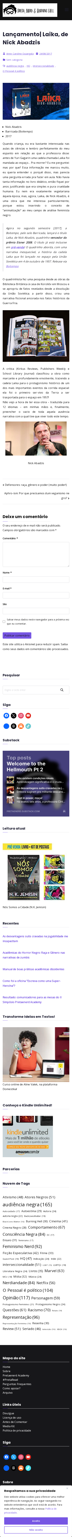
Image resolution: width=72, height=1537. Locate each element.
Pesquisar (63, 690)
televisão (48, 1329)
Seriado (31, 1328)
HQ (28, 65)
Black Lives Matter (13, 1221)
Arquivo (8, 1392)
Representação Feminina (17, 1323)
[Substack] (21, 726)
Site (5, 604)
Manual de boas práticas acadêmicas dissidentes (33, 969)
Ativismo (13, 1197)
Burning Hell (37, 1221)
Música (35, 1276)
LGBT (47, 1265)
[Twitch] (6, 726)
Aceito (36, 1521)
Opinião (16, 1298)
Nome (7, 572)
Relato (57, 1310)
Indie (56, 1258)
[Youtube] (28, 715)
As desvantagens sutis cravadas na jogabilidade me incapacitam (35, 938)
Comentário (10, 538)
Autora (49, 1211)
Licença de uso (12, 1417)
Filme (46, 1253)
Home (6, 1366)
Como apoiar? (11, 1388)
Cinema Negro (15, 1227)
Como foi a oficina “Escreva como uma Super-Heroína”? (32, 983)
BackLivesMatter (34, 1216)
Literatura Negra (15, 1271)
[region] (36, 1511)
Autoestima (31, 1211)
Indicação (41, 1258)
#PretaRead (10, 1379)
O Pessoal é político (14, 71)
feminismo (26, 1240)
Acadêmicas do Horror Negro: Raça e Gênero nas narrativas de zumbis (34, 955)
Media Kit (9, 1426)
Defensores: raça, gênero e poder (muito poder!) (36, 485)
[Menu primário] (66, 10)
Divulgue (8, 1413)
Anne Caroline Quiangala (20, 53)
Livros (36, 1271)
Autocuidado (11, 1211)
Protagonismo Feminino (18, 1304)
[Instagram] (21, 715)
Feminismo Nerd (22, 1246)
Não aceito (36, 1530)
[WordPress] (21, 1468)
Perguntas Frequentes (17, 1384)
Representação (21, 1317)
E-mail (7, 588)
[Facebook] (6, 715)
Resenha (40, 1323)
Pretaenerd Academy (16, 1375)
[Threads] (13, 726)
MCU (7, 1276)
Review (12, 1328)
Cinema (58, 1221)
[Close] (68, 1488)
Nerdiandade (19, 1282)
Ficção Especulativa (21, 1253)
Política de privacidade (17, 1430)
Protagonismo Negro (50, 1304)
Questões (14, 1309)
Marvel (54, 1270)
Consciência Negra (24, 1234)
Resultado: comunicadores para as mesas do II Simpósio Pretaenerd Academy (32, 999)
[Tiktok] (28, 726)
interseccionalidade (43, 65)
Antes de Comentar (15, 1421)
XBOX (62, 1329)
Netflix (46, 1282)
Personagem (45, 1298)
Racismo (39, 1309)
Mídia (20, 1276)
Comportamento (46, 1227)
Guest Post (11, 1258)
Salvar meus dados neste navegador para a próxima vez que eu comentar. (38, 621)
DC (50, 1235)
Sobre (6, 1371)
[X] (13, 715)
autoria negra (13, 1216)
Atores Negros (40, 1197)
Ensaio (10, 1240)
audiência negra (15, 65)
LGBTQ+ (59, 1265)
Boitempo (12, 266)
